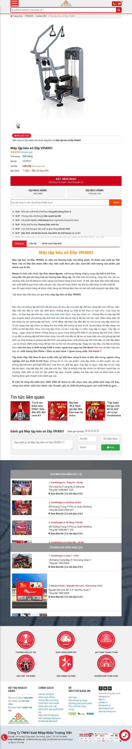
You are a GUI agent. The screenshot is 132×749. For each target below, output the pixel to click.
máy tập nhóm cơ (81, 314)
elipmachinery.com (107, 711)
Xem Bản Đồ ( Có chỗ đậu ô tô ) (67, 493)
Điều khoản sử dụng (77, 700)
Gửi (111, 447)
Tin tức (71, 709)
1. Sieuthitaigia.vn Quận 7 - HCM (64, 556)
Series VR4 (42, 16)
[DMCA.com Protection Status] (72, 713)
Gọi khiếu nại (14, 701)
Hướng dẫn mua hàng (48, 700)
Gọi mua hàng (15, 697)
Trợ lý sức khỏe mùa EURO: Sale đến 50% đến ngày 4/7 (39, 409)
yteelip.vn (103, 702)
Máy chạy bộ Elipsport (48, 715)
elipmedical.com (106, 708)
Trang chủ (17, 16)
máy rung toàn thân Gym (57, 314)
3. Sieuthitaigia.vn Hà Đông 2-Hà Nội (65, 522)
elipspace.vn (104, 705)
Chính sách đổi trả (46, 697)
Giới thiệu (72, 697)
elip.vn (102, 699)
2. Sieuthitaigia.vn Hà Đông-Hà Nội (65, 502)
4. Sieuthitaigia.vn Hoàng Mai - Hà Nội (66, 542)
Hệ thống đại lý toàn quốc (80, 703)
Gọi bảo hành (15, 707)
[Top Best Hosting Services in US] (81, 713)
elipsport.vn (104, 696)
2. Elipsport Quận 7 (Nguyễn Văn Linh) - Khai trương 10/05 (75, 585)
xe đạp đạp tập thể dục (31, 314)
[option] (22, 126)
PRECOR (29, 16)
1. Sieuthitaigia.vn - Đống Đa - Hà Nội (66, 482)
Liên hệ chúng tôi (46, 694)
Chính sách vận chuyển (48, 703)
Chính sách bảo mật (47, 706)
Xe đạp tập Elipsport (47, 721)
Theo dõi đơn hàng (77, 706)
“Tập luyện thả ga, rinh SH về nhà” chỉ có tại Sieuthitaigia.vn (115, 409)
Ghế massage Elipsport (49, 718)
